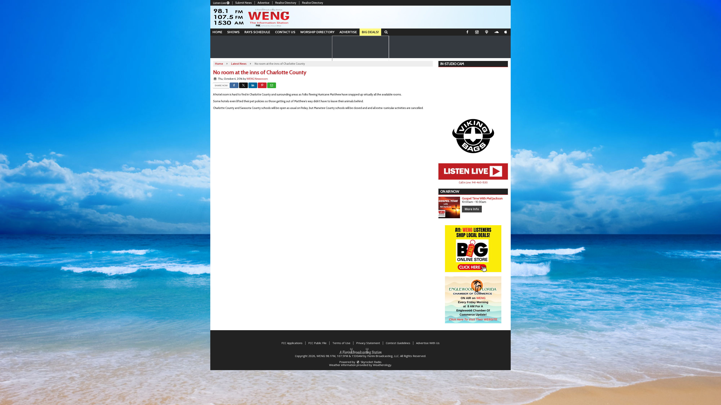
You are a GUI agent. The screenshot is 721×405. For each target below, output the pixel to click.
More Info (472, 209)
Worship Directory (317, 32)
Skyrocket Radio (370, 362)
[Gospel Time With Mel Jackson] (449, 207)
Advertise (263, 2)
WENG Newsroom (257, 78)
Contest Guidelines (398, 343)
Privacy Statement (368, 343)
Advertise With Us (428, 343)
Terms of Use (341, 343)
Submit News (243, 2)
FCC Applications (291, 343)
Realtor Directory (285, 2)
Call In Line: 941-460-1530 (473, 182)
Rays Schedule (257, 32)
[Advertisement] (473, 135)
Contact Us (285, 32)
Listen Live (220, 3)
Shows (233, 32)
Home (217, 32)
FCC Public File (317, 343)
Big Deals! (370, 32)
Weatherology (382, 365)
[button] (386, 32)
